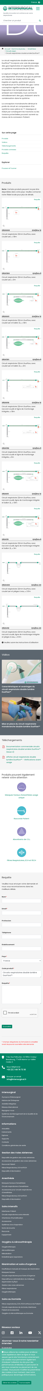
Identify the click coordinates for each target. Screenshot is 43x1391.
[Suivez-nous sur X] (39, 1332)
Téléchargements (9, 146)
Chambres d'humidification (12, 1218)
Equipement (6, 1235)
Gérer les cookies (10, 1383)
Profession (6, 921)
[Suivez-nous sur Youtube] (30, 1332)
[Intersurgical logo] (18, 8)
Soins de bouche (8, 1228)
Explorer (5, 1135)
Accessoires (6, 1221)
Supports (5, 1139)
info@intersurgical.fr (16, 1079)
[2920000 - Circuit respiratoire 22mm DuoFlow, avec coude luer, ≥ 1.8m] (21, 213)
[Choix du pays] (39, 2)
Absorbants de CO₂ (21, 839)
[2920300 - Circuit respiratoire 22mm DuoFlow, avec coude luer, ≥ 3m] (21, 256)
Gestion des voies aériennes (13, 1285)
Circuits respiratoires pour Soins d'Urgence (18, 1275)
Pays (4, 956)
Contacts (5, 1142)
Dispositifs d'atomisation (11, 1171)
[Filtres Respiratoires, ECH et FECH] (21, 852)
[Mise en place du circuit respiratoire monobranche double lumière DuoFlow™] (21, 709)
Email (4, 909)
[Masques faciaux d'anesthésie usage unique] (21, 787)
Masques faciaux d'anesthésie (13, 1183)
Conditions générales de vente (14, 1145)
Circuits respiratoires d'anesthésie (15, 1186)
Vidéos (4, 142)
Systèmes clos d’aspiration (12, 1224)
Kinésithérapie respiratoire (12, 1257)
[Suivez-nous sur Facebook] (12, 1332)
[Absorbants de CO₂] (21, 831)
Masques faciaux (8, 1272)
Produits (5, 138)
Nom (4, 897)
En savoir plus (7, 1348)
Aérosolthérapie (8, 1250)
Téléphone (6, 932)
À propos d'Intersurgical (11, 1097)
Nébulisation (6, 1253)
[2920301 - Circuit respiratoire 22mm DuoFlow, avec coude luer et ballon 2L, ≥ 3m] (21, 342)
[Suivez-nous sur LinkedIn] (20, 1332)
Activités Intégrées (9, 1104)
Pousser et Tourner (9, 168)
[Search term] (38, 20)
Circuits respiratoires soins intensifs (15, 1214)
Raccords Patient (21, 818)
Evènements (6, 1132)
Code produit (8, 968)
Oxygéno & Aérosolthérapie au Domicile (17, 1313)
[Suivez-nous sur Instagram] (3, 1332)
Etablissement (8, 944)
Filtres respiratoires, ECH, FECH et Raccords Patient (21, 1304)
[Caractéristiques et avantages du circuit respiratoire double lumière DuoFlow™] (21, 672)
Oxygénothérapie (9, 1247)
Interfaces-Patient (9, 1211)
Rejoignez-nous (8, 1110)
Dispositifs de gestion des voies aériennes (18, 1157)
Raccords (5, 1231)
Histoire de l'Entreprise (10, 1100)
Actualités (5, 1128)
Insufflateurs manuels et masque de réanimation (21, 1269)
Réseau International (10, 1107)
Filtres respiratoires (9, 1288)
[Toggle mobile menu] (38, 8)
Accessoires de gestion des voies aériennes (19, 1161)
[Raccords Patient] (21, 810)
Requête (5, 153)
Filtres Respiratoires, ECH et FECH (21, 860)
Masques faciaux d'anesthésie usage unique (21, 796)
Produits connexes (9, 149)
